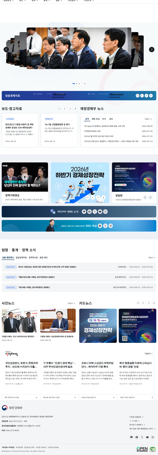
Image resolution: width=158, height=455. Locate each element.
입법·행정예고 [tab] (8, 258)
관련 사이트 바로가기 (127, 397)
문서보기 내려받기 (136, 425)
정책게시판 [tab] (33, 257)
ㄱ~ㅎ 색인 (133, 421)
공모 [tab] (111, 119)
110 (25, 426)
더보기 (147, 119)
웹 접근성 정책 (29, 447)
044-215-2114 (15, 421)
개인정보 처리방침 (8, 447)
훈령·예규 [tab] (44, 257)
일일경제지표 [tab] (21, 257)
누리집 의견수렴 (53, 447)
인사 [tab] (104, 119)
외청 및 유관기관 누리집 (51, 397)
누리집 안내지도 (41, 447)
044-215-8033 (12, 430)
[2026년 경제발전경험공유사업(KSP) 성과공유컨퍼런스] (98, 326)
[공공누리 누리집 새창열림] (142, 449)
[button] (73, 83)
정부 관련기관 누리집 (12, 397)
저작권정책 (19, 447)
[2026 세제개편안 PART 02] (137, 326)
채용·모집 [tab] (96, 119)
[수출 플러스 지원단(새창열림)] (80, 182)
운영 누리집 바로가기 (89, 397)
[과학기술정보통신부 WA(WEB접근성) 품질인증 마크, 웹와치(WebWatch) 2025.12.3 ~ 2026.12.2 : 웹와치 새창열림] (152, 449)
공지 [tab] (87, 119)
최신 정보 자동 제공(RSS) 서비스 (141, 429)
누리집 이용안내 (135, 417)
